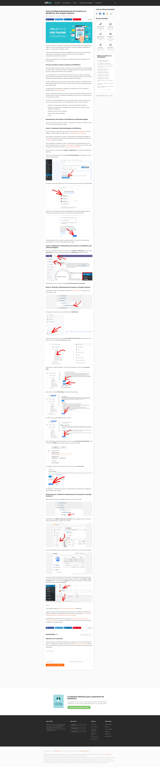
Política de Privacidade (94, 730)
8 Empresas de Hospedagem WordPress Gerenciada (105, 84)
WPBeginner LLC (57, 751)
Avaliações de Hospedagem (86, 2)
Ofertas (75, 2)
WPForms (107, 726)
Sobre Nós (93, 724)
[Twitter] (97, 14)
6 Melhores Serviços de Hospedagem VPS (104, 81)
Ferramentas (98, 2)
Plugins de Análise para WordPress (67, 608)
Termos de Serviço (93, 733)
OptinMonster (108, 724)
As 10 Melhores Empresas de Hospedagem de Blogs (103, 69)
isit (48, 2)
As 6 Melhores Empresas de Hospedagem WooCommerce (103, 72)
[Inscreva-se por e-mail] (111, 14)
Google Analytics (70, 145)
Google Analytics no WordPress (73, 146)
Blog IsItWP (57, 2)
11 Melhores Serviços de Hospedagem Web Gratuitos (105, 67)
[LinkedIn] (104, 14)
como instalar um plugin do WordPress (77, 133)
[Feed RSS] (107, 14)
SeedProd (107, 731)
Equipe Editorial (69, 15)
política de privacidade (80, 643)
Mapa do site (94, 739)
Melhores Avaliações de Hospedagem (104, 56)
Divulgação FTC (95, 737)
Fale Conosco (94, 726)
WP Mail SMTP (108, 736)
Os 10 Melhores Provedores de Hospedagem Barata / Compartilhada (104, 64)
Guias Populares (66, 2)
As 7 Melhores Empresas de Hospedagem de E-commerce (103, 75)
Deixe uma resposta (85, 634)
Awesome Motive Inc (85, 751)
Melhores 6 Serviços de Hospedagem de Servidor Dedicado (105, 87)
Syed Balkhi (107, 754)
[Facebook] (100, 14)
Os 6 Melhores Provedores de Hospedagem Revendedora (103, 78)
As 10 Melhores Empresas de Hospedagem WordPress (103, 61)
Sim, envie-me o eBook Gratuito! (79, 707)
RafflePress (107, 734)
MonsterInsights (61, 90)
